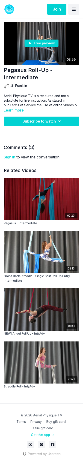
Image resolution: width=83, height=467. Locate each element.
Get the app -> (42, 435)
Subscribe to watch (39, 121)
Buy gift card (56, 422)
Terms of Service (23, 105)
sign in (9, 157)
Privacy (36, 422)
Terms (21, 422)
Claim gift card (42, 428)
